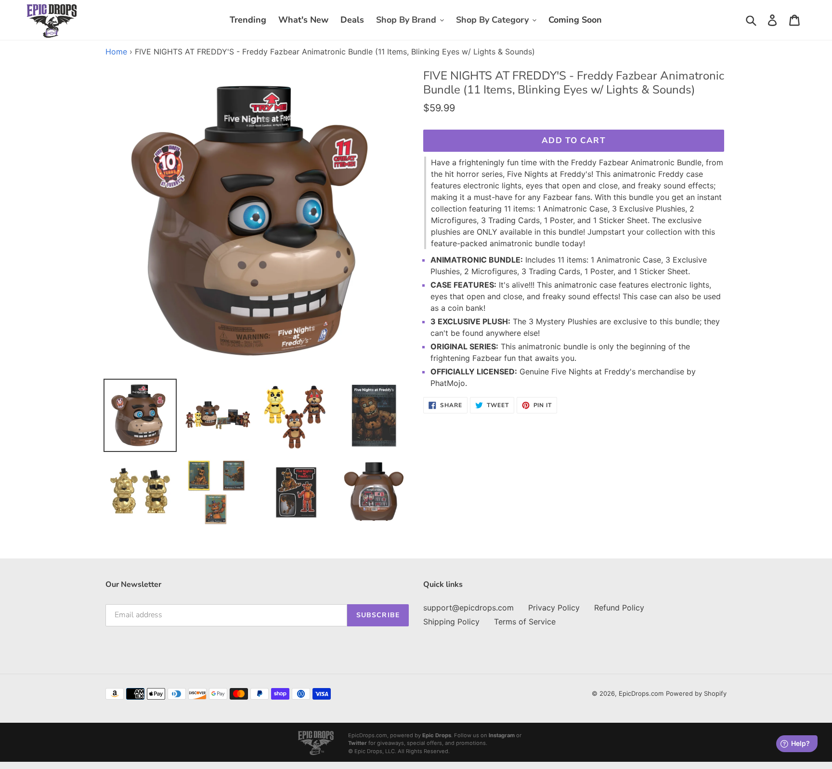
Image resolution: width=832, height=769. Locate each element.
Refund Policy (619, 607)
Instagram (502, 735)
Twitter (357, 743)
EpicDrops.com (641, 693)
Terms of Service (525, 621)
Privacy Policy (554, 607)
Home (116, 51)
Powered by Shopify (696, 693)
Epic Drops (436, 735)
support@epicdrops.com (468, 607)
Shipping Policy (451, 621)
